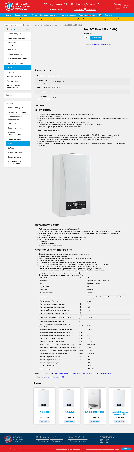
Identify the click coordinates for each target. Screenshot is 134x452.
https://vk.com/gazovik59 (55, 377)
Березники (79, 9)
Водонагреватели (14, 76)
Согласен (126, 448)
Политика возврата (68, 15)
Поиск (27, 25)
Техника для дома (14, 34)
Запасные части (13, 81)
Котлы (9, 67)
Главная (9, 15)
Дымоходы (11, 49)
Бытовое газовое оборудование (13, 44)
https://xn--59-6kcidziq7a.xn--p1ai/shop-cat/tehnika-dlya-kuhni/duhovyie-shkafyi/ (84, 373)
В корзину (96, 38)
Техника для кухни (14, 54)
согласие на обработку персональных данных (102, 449)
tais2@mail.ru (109, 436)
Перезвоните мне (56, 9)
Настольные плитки (15, 63)
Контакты (109, 15)
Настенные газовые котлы (55, 25)
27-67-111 (57, 4)
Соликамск (91, 9)
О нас (34, 15)
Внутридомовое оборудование (13, 86)
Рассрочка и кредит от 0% (90, 15)
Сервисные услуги (22, 15)
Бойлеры (10, 72)
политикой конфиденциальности (68, 449)
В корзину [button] (44, 421)
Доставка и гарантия (48, 15)
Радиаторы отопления (16, 38)
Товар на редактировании (17, 58)
